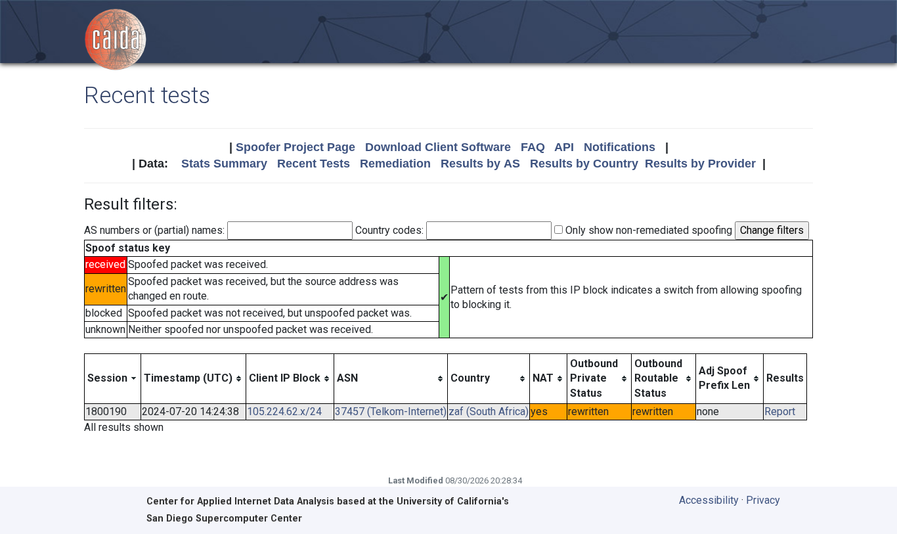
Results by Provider (700, 163)
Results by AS (480, 163)
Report (779, 411)
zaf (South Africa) (488, 411)
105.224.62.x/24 (284, 411)
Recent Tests (313, 163)
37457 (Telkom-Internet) (391, 411)
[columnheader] (113, 378)
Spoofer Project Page (295, 147)
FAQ (533, 147)
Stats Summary (224, 163)
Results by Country (584, 163)
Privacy (763, 500)
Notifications (619, 147)
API (564, 147)
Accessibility (709, 500)
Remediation (395, 163)
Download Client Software (438, 147)
